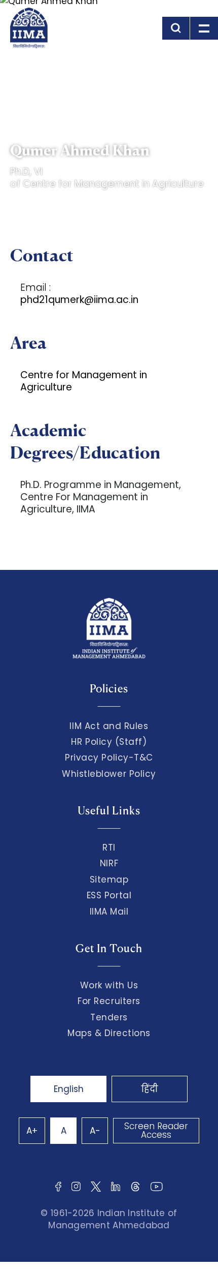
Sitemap (109, 879)
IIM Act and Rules (108, 726)
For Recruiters (109, 1001)
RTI (109, 847)
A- (95, 1131)
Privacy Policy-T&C (109, 757)
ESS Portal (109, 895)
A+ (32, 1131)
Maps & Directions (109, 1033)
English (69, 1089)
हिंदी (149, 1089)
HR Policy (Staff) (109, 742)
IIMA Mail (109, 911)
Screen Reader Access (156, 1130)
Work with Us (109, 985)
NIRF (109, 863)
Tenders (109, 1017)
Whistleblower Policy (109, 774)
